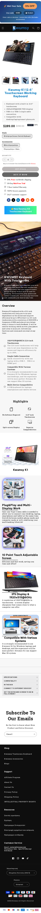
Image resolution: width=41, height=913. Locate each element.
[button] (2, 28)
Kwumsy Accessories (13, 759)
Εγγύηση (7, 820)
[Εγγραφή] (34, 734)
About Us (8, 782)
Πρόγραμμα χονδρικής (14, 835)
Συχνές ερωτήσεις (12, 815)
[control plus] (12, 160)
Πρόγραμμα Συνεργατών (14, 825)
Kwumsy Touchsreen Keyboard (18, 754)
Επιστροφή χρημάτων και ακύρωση (19, 830)
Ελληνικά (19, 884)
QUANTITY (6, 155)
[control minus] (4, 160)
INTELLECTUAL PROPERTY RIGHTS (20, 802)
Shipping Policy (11, 797)
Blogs (6, 764)
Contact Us (9, 787)
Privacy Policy (11, 792)
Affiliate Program (12, 777)
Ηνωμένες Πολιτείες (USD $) (19, 873)
